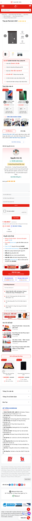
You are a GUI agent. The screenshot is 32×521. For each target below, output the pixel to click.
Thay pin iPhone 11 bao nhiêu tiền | (15, 470)
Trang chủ (4, 14)
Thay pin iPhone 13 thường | (7, 467)
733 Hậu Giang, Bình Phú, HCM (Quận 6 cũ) (16, 419)
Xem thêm (27, 479)
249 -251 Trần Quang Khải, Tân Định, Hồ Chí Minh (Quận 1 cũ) (15, 297)
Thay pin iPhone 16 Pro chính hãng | (9, 468)
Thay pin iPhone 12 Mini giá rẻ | (11, 475)
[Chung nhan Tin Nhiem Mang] (26, 505)
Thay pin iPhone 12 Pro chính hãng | (9, 473)
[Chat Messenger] (29, 513)
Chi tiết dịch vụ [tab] (9, 131)
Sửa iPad (25, 14)
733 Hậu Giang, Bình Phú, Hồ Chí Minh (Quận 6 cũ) (16, 302)
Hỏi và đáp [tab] (23, 131)
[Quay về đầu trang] (28, 509)
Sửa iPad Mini (7, 16)
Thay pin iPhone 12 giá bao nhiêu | (21, 471)
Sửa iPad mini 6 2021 (18, 16)
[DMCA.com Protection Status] (18, 505)
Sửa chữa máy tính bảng (15, 14)
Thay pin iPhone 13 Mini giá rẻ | (14, 476)
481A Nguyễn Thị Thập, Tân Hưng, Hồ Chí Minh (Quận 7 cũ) (16, 307)
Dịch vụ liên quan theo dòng (16, 356)
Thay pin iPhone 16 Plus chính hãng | (22, 467)
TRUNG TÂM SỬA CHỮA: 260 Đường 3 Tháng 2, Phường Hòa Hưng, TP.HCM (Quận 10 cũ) (16, 292)
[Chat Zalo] (24, 513)
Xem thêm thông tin (16, 177)
